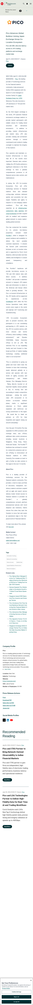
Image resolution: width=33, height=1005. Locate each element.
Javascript (6, 708)
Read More (7, 780)
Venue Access (10, 562)
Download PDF (7, 700)
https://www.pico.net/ (9, 681)
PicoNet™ (9, 235)
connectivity (9, 211)
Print (4, 697)
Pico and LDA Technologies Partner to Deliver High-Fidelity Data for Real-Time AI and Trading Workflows (15, 800)
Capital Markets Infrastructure (14, 565)
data (16, 211)
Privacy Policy (6, 988)
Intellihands (9, 301)
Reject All (16, 996)
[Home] (8, 3)
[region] (16, 991)
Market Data (19, 562)
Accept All (16, 1001)
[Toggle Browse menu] (26, 10)
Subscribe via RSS (8, 703)
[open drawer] (30, 3)
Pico (7, 61)
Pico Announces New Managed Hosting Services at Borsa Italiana (18, 614)
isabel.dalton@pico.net (13, 540)
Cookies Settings (16, 991)
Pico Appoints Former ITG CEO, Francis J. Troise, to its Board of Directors (18, 621)
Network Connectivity (12, 559)
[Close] (31, 980)
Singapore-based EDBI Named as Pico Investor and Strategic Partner (18, 598)
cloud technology (11, 213)
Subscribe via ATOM (9, 705)
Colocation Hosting (11, 555)
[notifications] (27, 3)
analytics (21, 211)
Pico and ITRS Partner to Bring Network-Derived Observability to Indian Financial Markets (14, 753)
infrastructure (22, 208)
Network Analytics (11, 568)
